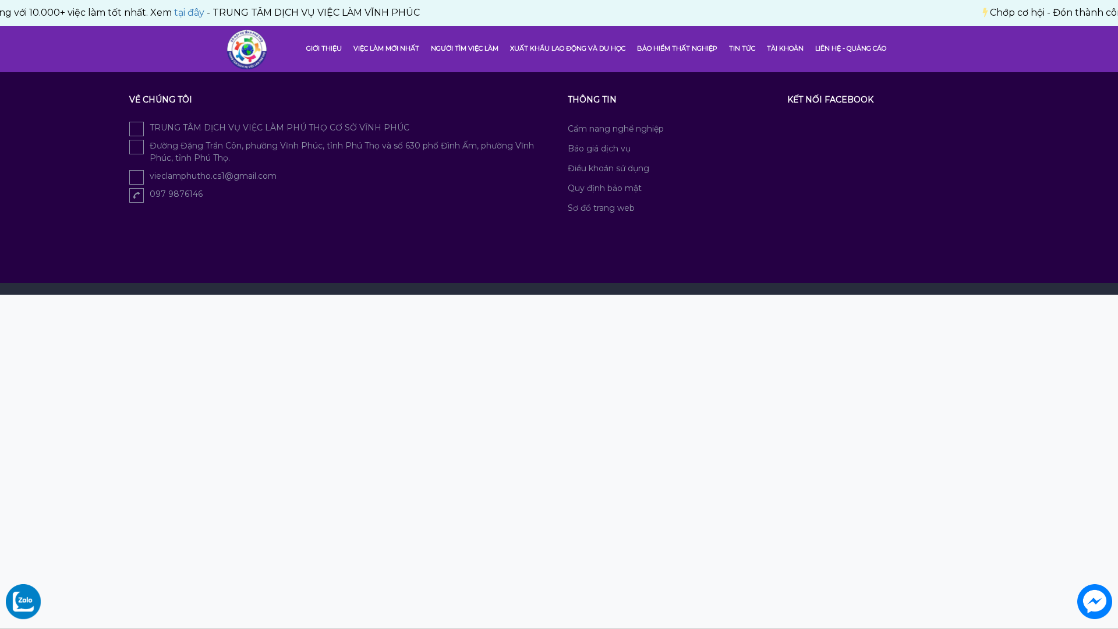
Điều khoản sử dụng (608, 168)
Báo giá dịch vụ (599, 148)
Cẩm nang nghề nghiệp (616, 128)
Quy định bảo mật (605, 188)
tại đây (175, 12)
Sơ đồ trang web (601, 208)
